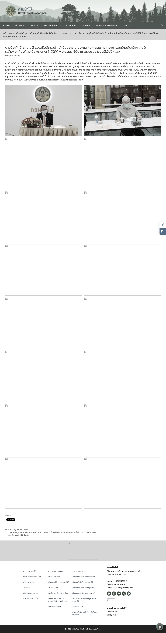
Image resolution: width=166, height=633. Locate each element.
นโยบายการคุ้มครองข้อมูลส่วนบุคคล (85, 587)
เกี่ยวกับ (18, 25)
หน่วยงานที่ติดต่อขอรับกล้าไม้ (58, 582)
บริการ (32, 25)
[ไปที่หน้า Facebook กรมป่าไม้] (163, 225)
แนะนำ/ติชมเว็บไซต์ (54, 606)
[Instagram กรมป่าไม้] (114, 593)
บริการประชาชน (29, 582)
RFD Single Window (55, 571)
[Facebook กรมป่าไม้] (109, 593)
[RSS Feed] (124, 593)
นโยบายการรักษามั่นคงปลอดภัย (83, 576)
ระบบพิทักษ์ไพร (53, 587)
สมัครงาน (26, 587)
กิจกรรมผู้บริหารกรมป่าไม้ (18, 529)
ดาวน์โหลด (71, 25)
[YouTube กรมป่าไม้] (119, 593)
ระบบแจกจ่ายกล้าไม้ (55, 576)
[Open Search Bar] (162, 25)
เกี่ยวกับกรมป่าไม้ (29, 571)
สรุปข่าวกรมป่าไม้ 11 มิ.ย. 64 (18, 535)
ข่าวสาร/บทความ (51, 25)
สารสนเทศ (85, 25)
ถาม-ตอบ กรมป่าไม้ (30, 598)
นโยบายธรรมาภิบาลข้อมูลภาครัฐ (84, 593)
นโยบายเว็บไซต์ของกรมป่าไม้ (82, 582)
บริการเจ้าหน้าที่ (77, 571)
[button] (163, 231)
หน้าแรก (6, 25)
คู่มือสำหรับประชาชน (30, 593)
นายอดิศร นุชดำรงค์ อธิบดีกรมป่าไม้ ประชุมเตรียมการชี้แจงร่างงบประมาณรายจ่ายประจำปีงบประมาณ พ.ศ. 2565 (52, 532)
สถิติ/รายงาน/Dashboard (106, 25)
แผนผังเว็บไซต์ (77, 606)
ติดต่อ (125, 25)
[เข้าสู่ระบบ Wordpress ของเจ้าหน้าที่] (129, 593)
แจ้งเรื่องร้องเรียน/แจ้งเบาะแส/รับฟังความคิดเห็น (57, 600)
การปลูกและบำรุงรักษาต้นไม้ (58, 593)
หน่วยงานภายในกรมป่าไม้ (32, 576)
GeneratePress (95, 628)
